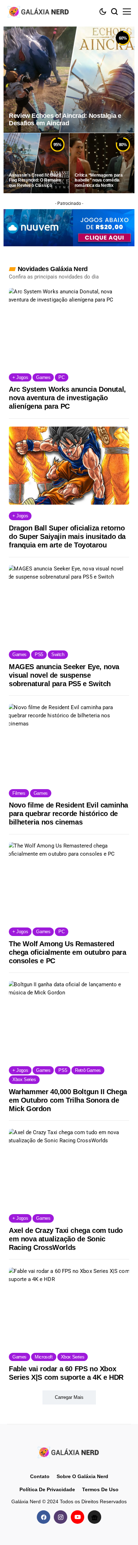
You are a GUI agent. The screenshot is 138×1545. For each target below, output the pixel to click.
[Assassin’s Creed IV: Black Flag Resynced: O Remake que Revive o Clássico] (36, 163)
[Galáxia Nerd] (39, 11)
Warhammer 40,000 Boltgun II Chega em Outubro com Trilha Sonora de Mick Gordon (68, 1100)
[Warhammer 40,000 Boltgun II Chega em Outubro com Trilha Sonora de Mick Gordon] (69, 1020)
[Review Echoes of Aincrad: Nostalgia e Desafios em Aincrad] (69, 80)
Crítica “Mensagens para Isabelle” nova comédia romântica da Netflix (99, 180)
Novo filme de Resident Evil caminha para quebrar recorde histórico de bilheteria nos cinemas (68, 813)
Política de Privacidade (47, 1489)
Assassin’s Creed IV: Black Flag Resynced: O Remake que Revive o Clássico (35, 180)
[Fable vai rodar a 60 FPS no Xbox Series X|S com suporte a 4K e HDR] (69, 1307)
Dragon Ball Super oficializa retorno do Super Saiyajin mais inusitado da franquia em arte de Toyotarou (67, 536)
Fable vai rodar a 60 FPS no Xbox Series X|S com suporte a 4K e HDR (66, 1373)
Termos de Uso (100, 1489)
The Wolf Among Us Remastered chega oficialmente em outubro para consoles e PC (67, 952)
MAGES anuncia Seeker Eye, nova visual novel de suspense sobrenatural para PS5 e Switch (64, 675)
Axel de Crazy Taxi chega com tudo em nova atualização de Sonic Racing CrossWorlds (66, 1239)
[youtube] (77, 1517)
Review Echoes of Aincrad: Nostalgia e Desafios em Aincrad (65, 119)
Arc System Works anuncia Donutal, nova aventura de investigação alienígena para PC (67, 397)
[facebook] (43, 1517)
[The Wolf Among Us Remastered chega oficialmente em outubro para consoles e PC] (69, 881)
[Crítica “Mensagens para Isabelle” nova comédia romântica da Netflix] (102, 163)
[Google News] (94, 1517)
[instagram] (60, 1517)
